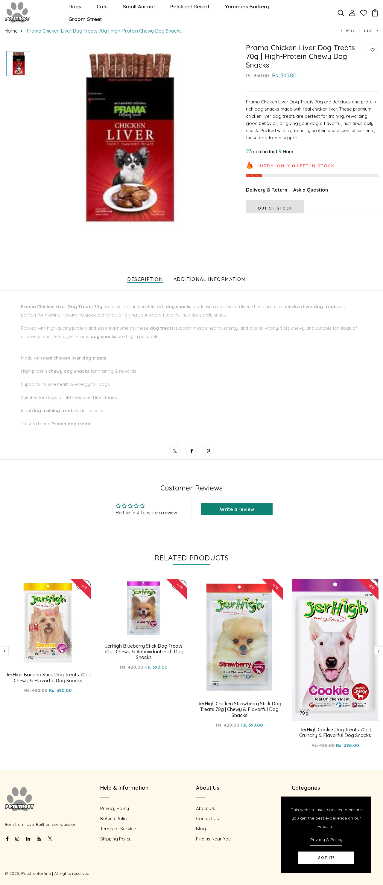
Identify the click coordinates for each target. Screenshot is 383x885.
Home (11, 31)
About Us (205, 808)
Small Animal (139, 6)
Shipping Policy (115, 839)
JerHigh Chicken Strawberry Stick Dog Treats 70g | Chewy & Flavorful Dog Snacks (239, 709)
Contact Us (207, 818)
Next (368, 30)
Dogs (75, 6)
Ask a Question (310, 190)
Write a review (237, 509)
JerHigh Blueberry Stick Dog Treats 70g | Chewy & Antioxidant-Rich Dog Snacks (143, 651)
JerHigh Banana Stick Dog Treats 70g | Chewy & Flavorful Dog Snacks (48, 677)
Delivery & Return (266, 190)
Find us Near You (213, 839)
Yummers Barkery (247, 6)
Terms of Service (118, 828)
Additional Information (209, 279)
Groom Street (85, 19)
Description (145, 279)
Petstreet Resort (189, 6)
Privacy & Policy (326, 839)
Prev (350, 30)
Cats (102, 6)
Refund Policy (114, 818)
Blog (201, 828)
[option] (18, 64)
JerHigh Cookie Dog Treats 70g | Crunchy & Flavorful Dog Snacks (335, 732)
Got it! (326, 857)
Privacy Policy (114, 808)
